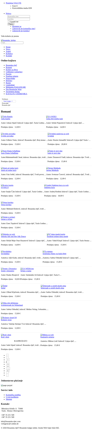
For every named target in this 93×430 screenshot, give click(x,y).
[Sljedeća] (7, 372)
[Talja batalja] (6, 117)
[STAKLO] (7, 185)
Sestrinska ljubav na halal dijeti (54, 254)
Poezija (8, 74)
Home (8, 47)
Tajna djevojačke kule (54, 119)
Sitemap (9, 399)
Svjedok (51, 136)
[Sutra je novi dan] (54, 151)
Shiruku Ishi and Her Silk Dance (13, 236)
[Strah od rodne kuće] (9, 168)
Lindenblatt (10, 85)
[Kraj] (7, 375)
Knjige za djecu (12, 70)
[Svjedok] (58, 134)
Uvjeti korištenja (12, 397)
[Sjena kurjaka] (7, 202)
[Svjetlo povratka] (8, 134)
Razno (8, 83)
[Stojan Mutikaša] (53, 168)
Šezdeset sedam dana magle (57, 236)
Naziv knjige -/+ (8, 101)
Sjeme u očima (6, 219)
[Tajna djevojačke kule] (51, 117)
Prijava (10, 24)
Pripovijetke (10, 78)
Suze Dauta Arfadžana (9, 153)
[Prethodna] (7, 357)
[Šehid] (4, 286)
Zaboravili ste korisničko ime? (23, 29)
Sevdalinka (5, 254)
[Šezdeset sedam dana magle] (56, 234)
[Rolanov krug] (9, 318)
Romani (9, 67)
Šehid (3, 288)
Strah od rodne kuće (8, 170)
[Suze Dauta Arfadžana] (10, 151)
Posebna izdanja (12, 76)
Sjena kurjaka (6, 205)
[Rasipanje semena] (47, 335)
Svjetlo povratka (7, 136)
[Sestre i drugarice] (9, 269)
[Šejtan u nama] (27, 269)
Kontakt (9, 56)
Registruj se (16, 26)
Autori (8, 51)
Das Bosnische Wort (13, 89)
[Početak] (7, 355)
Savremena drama (12, 92)
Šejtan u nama (25, 271)
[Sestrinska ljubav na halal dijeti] (48, 251)
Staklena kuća (49, 187)
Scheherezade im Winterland (12, 305)
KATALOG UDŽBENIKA (16, 94)
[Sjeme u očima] (8, 217)
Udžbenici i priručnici (14, 72)
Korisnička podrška (13, 395)
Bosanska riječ (11, 65)
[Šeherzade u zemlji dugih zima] (53, 286)
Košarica (9, 54)
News (8, 49)
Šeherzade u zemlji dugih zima (52, 288)
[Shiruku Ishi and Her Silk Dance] (8, 234)
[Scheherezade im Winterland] (9, 303)
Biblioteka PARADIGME (16, 87)
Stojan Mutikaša (52, 170)
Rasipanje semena (47, 337)
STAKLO (5, 187)
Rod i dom (5, 337)
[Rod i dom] (6, 335)
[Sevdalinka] (6, 251)
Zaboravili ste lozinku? (21, 31)
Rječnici (9, 81)
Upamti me (14, 22)
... (8, 368)
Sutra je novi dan (53, 153)
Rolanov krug (6, 320)
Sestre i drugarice (7, 271)
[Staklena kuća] (56, 185)
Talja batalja (5, 119)
